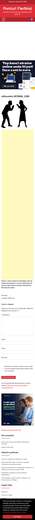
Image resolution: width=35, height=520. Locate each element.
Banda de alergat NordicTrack (11, 430)
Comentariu (5, 315)
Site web (4, 357)
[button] (26, 512)
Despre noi (4, 492)
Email (3, 348)
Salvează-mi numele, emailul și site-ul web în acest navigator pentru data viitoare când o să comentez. (18, 369)
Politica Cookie (21, 512)
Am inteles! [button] (17, 516)
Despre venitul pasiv (7, 447)
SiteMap (3, 498)
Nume (3, 339)
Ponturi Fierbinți (17, 8)
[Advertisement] (17, 41)
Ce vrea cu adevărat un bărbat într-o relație (14, 459)
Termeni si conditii (9, 512)
